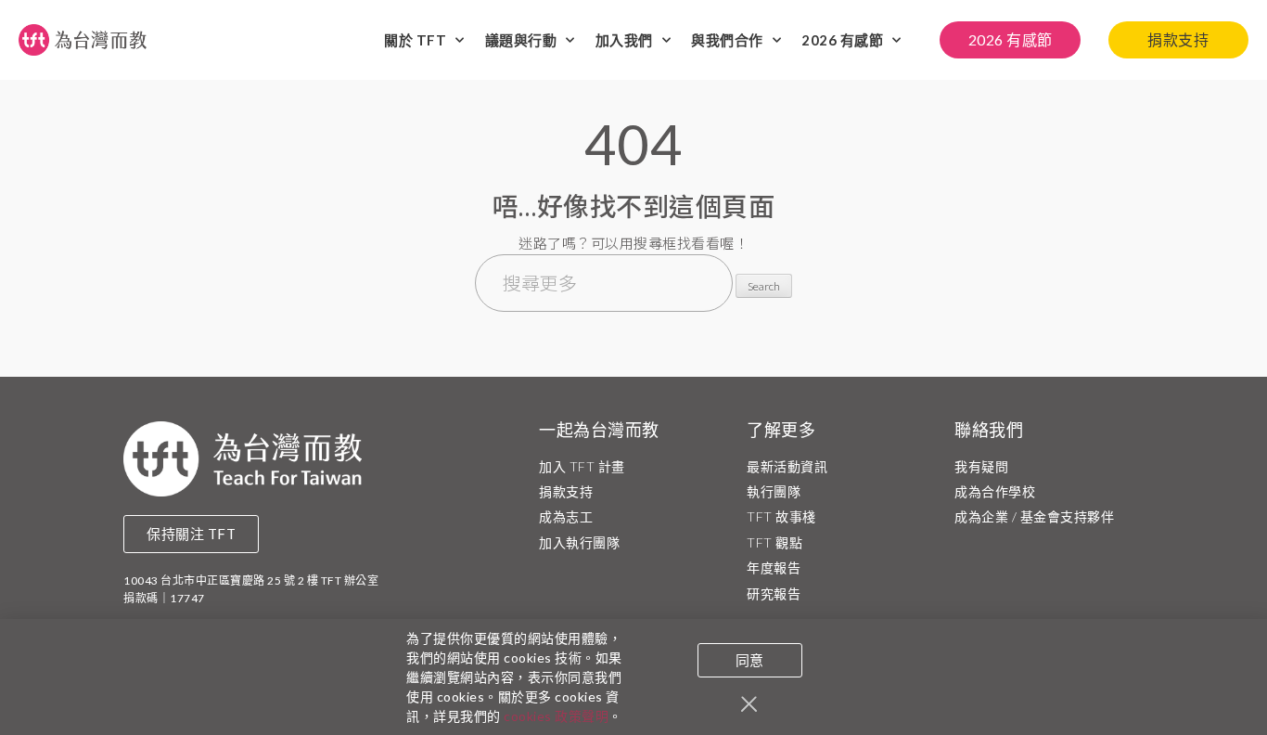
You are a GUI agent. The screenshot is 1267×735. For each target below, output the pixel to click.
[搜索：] (605, 285)
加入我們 (624, 40)
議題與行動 (521, 40)
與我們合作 (727, 40)
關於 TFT (415, 40)
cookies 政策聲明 (556, 716)
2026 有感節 (842, 40)
